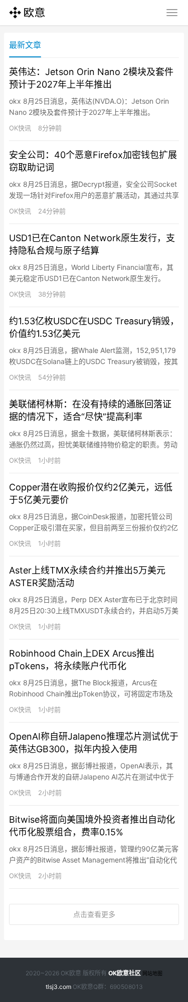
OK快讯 (20, 128)
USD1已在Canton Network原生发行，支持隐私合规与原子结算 (92, 244)
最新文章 (25, 45)
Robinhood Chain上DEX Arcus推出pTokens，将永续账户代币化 (81, 659)
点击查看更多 (94, 914)
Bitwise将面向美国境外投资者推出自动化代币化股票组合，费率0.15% (92, 825)
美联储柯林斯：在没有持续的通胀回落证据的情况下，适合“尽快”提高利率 (90, 410)
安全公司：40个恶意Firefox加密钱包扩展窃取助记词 (93, 161)
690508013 (126, 986)
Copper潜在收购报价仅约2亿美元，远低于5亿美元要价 (90, 493)
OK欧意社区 (124, 973)
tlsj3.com (58, 986)
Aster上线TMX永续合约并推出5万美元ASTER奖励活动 (87, 576)
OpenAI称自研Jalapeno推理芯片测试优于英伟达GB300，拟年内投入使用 (93, 742)
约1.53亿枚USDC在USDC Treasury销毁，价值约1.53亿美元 (94, 327)
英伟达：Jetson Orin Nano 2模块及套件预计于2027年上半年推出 (91, 78)
